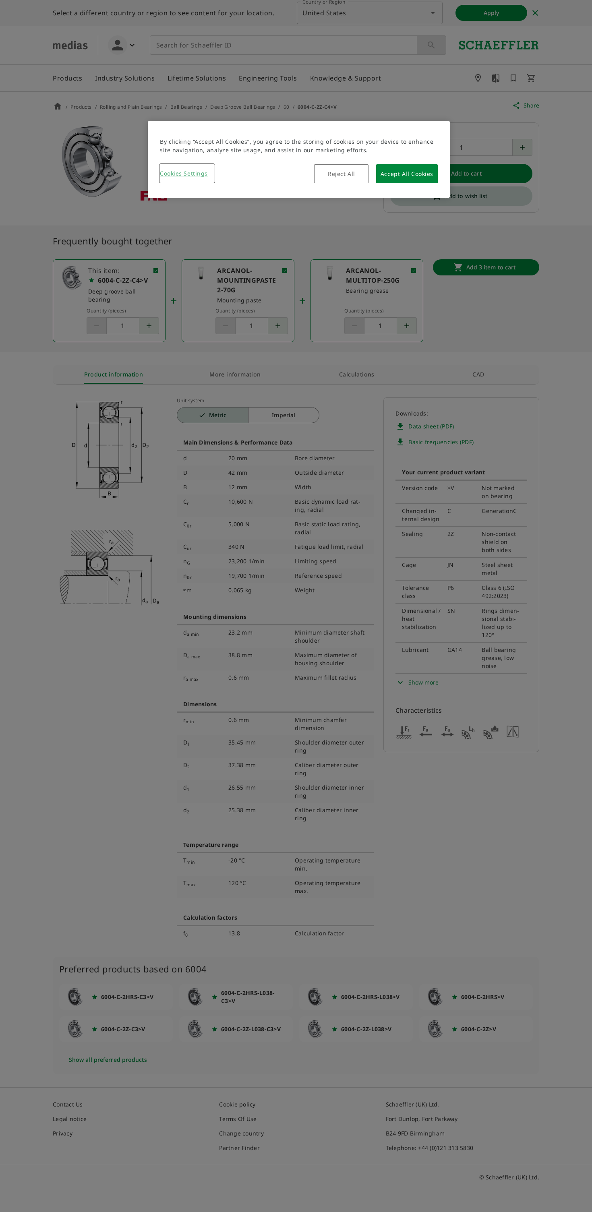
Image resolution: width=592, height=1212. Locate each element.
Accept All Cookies (407, 174)
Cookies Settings (184, 173)
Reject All (341, 174)
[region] (299, 159)
